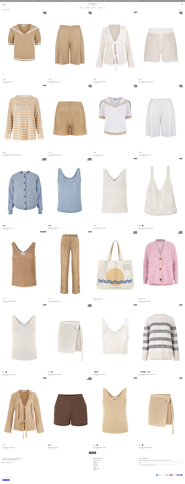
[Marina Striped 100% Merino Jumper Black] (149, 371)
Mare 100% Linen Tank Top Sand (99, 447)
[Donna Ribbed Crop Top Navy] (95, 371)
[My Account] (178, 4)
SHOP (81, 7)
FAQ (104, 7)
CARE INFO (100, 7)
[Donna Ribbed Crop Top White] (115, 337)
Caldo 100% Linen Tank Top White (99, 228)
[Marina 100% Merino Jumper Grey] (141, 371)
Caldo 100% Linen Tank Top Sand (8, 301)
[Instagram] (6, 462)
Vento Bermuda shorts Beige (54, 81)
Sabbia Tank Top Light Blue (53, 228)
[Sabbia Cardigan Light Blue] (24, 191)
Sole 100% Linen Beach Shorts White (146, 81)
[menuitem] (81, 8)
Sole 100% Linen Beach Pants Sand (55, 301)
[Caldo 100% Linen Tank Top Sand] (95, 225)
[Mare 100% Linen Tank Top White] (24, 337)
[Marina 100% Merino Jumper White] (139, 371)
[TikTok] (13, 462)
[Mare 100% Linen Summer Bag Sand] (139, 225)
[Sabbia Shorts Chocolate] (70, 410)
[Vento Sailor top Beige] (24, 45)
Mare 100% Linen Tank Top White (8, 374)
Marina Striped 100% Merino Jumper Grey (147, 374)
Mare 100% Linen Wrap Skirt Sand (145, 447)
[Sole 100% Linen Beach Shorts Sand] (141, 79)
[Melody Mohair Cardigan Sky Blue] (139, 298)
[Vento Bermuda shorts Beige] (70, 45)
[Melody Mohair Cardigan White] (142, 298)
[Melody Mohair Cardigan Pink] (161, 264)
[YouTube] (8, 463)
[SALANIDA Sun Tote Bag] (115, 264)
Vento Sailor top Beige (7, 81)
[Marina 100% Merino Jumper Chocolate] (142, 371)
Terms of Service (96, 465)
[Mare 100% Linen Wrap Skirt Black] (51, 371)
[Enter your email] (182, 463)
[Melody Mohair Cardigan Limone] (144, 298)
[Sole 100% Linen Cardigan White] (115, 45)
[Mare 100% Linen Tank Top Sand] (3, 371)
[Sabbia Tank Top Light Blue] (70, 191)
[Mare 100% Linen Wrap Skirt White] (70, 337)
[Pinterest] (10, 462)
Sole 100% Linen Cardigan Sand (8, 447)
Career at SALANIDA (96, 460)
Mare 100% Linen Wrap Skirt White (54, 374)
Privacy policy (95, 464)
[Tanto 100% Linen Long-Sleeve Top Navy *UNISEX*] (4, 152)
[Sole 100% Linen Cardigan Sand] (95, 79)
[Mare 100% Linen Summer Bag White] (161, 191)
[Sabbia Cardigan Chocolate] (4, 225)
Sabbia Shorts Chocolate (53, 447)
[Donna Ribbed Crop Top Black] (97, 371)
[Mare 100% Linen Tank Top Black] (6, 371)
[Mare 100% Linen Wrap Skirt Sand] (48, 371)
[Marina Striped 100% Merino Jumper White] (147, 371)
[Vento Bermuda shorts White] (48, 79)
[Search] (180, 4)
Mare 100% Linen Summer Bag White (146, 228)
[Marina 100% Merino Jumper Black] (144, 371)
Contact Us (95, 461)
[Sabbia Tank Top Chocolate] (50, 225)
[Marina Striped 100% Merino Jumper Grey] (161, 337)
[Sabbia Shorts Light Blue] (48, 445)
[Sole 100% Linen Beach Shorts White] (161, 45)
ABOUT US (94, 7)
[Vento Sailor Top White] (3, 79)
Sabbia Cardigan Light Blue (7, 228)
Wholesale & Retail (96, 468)
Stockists (94, 467)
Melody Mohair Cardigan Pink (145, 301)
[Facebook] (3, 462)
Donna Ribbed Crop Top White (99, 374)
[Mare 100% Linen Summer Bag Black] (142, 225)
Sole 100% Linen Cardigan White (99, 81)
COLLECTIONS (87, 7)
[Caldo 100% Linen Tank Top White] (115, 191)
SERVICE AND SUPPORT (97, 458)
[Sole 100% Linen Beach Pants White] (48, 298)
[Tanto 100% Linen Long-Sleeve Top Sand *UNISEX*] (24, 118)
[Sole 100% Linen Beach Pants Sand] (70, 264)
